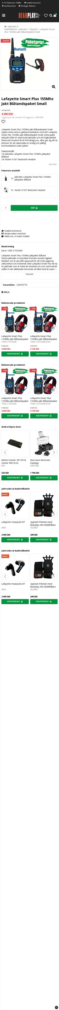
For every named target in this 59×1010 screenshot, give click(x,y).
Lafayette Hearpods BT (13, 521)
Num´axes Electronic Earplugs (40, 461)
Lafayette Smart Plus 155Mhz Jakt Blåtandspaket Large (14, 339)
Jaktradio (23, 29)
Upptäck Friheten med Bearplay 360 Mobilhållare (43, 523)
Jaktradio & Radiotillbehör (11, 28)
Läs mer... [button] (53, 164)
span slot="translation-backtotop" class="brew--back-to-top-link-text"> (56, 1007)
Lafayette (33, 29)
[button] (46, 15)
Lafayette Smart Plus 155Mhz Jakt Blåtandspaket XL (43, 339)
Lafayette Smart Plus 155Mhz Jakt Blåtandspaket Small (29, 30)
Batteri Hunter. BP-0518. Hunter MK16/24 (13, 461)
